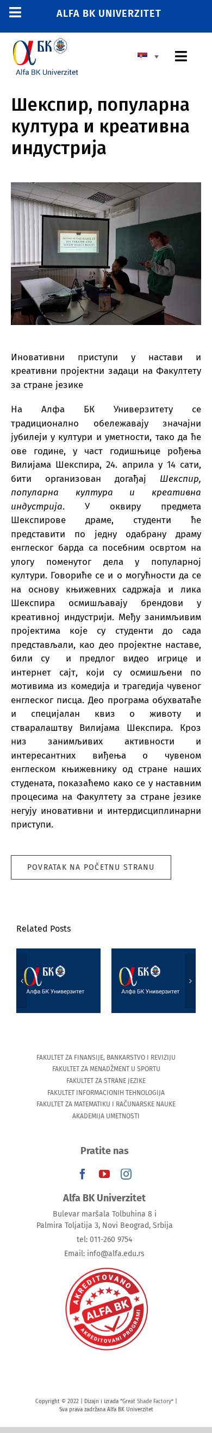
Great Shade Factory (146, 1401)
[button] (21, 981)
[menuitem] (151, 56)
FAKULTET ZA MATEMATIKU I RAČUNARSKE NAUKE (106, 1104)
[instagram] (126, 1174)
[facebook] (82, 1174)
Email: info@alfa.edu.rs (104, 1253)
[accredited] (106, 1266)
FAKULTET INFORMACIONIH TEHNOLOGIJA (106, 1093)
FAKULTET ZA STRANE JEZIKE (106, 1081)
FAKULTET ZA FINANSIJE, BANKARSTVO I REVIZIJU (106, 1057)
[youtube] (104, 1174)
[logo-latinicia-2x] (45, 42)
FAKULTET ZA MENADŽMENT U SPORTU (106, 1069)
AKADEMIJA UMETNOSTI (106, 1116)
